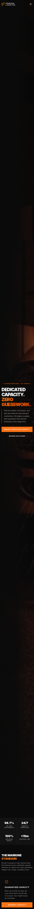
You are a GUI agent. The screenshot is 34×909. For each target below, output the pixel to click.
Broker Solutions (17, 436)
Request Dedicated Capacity (17, 429)
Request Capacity (17, 905)
